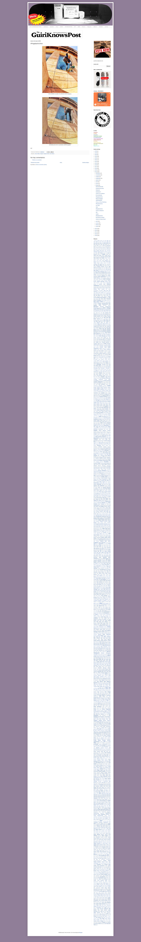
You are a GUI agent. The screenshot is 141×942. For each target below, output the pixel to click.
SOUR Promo (105, 823)
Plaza (95, 731)
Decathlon (100, 419)
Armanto (109, 291)
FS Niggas (96, 487)
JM (107, 567)
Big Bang (98, 317)
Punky (107, 745)
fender (99, 469)
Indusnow (105, 539)
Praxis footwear (108, 737)
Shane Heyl (96, 803)
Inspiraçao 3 (98, 191)
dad (98, 395)
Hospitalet (104, 532)
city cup (107, 370)
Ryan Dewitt (102, 778)
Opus (103, 701)
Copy (104, 381)
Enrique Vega (98, 450)
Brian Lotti (101, 334)
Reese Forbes (99, 756)
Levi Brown (99, 611)
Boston (101, 326)
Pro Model (108, 741)
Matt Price (104, 649)
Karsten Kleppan (105, 586)
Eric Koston (106, 452)
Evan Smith (108, 460)
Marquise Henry (108, 644)
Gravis (98, 508)
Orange (105, 701)
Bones (99, 325)
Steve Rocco (105, 832)
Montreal (100, 669)
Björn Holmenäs (100, 320)
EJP (99, 441)
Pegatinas (109, 720)
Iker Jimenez (100, 538)
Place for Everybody (104, 729)
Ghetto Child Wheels (102, 496)
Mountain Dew (101, 671)
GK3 (108, 500)
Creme (98, 386)
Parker (108, 711)
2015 (96, 170)
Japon (102, 552)
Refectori (103, 756)
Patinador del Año (99, 712)
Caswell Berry (96, 353)
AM (103, 274)
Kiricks (105, 595)
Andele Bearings (97, 277)
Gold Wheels (96, 506)
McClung (109, 650)
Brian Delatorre (102, 333)
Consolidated (96, 380)
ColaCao (107, 375)
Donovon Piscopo (97, 432)
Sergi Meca (106, 798)
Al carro (100, 264)
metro (104, 654)
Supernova (100, 841)
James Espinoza (96, 549)
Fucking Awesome (107, 487)
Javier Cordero (98, 556)
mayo (97, 185)
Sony (110, 822)
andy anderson (96, 282)
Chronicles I (103, 368)
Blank (102, 321)
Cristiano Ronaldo (107, 389)
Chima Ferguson (97, 363)
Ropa (101, 773)
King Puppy (98, 595)
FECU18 (99, 465)
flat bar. (99, 474)
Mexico (106, 654)
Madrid (109, 626)
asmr (110, 295)
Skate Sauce (98, 810)
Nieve (96, 688)
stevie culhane (102, 833)
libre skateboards (100, 613)
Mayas (103, 650)
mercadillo (95, 654)
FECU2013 (109, 465)
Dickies (99, 424)
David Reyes (98, 413)
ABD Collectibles (108, 250)
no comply (95, 690)
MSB (110, 671)
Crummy (103, 390)
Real (100, 755)
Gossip (101, 507)
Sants (95, 788)
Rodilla (109, 766)
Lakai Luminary (105, 603)
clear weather (96, 373)
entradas (102, 450)
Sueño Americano (105, 838)
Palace (95, 709)
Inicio (61, 162)
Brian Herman (96, 334)
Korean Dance (99, 596)
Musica (109, 672)
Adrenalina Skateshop (105, 256)
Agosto (95, 261)
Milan (110, 660)
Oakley (100, 696)
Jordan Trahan (105, 574)
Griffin (105, 511)
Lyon (98, 625)
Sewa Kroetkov (103, 800)
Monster (109, 667)
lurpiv (107, 624)
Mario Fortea (102, 641)
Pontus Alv (99, 735)
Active (104, 253)
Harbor (105, 522)
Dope (102, 432)
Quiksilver (98, 747)
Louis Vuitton (104, 620)
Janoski (109, 551)
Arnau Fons (98, 292)
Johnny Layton (101, 572)
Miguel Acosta (105, 655)
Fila (110, 470)
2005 (94, 243)
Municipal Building (104, 672)
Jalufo (105, 548)
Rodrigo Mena (108, 767)
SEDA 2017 (96, 794)
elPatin (105, 444)
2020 (96, 161)
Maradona (95, 635)
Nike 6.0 (103, 688)
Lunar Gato (99, 624)
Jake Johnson (96, 548)
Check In (98, 358)
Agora (109, 260)
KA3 (99, 585)
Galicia (100, 491)
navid (106, 677)
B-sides (108, 300)
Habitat (99, 520)
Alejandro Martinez (100, 266)
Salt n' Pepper (98, 783)
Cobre (107, 373)
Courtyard (100, 385)
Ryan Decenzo (96, 778)
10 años (98, 240)
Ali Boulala (95, 271)
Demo (104, 420)
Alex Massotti (108, 269)
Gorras (98, 507)
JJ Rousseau (102, 567)
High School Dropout (101, 527)
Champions (104, 355)
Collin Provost (108, 376)
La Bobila (104, 600)
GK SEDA (105, 499)
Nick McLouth (99, 685)
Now (110, 693)
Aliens (106, 271)
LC (108, 605)
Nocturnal (102, 691)
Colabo (104, 375)
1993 (107, 240)
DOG (104, 429)
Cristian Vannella (100, 389)
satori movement (99, 788)
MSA (107, 671)
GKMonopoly (108, 501)
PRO (104, 741)
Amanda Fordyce (107, 274)
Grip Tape (109, 512)
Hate (104, 523)
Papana (103, 709)
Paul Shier (96, 717)
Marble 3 (109, 635)
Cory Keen (96, 384)
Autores (107, 297)
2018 (96, 164)
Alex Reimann (101, 270)
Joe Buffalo (107, 568)
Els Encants (108, 444)
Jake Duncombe (107, 547)
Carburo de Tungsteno (106, 348)
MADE (95, 626)
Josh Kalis (103, 578)
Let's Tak (95, 610)
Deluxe (101, 420)
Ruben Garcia (99, 775)
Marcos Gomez (100, 640)
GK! (102, 500)
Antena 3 (96, 284)
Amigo (106, 275)
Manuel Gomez (99, 633)
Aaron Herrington (108, 249)
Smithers (103, 819)
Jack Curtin (98, 546)
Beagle (107, 310)
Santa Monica (101, 787)
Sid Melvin (101, 804)
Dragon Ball (99, 434)
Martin (109, 645)
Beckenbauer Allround (97, 311)
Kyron (110, 599)
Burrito (100, 342)
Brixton (105, 337)
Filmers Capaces (105, 471)
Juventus (109, 584)
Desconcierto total (99, 186)
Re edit (97, 755)
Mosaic (100, 670)
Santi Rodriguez (108, 787)
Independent (101, 539)
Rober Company (100, 765)
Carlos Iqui (96, 350)
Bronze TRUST (96, 339)
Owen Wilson (102, 705)
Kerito (103, 590)
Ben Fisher (96, 312)
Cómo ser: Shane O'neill (101, 219)
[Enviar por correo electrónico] (47, 152)
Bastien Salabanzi (107, 307)
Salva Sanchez (103, 783)
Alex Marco (104, 269)
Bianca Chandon (107, 316)
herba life (95, 527)
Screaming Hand (107, 789)
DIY (97, 427)
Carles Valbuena (100, 349)
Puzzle (109, 745)
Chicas (98, 360)
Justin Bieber (105, 583)
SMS (106, 819)
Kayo (110, 586)
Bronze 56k (108, 338)
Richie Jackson (105, 760)
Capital (105, 347)
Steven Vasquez (97, 833)
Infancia (97, 541)
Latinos (105, 605)
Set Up (98, 800)
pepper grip (101, 721)
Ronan (109, 770)
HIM (110, 527)
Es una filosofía (99, 195)
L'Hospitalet (99, 600)
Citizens (104, 370)
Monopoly (104, 667)
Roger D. (106, 768)
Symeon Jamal (102, 844)
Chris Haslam (103, 365)
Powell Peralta (108, 736)
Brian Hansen (108, 333)
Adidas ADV (108, 254)
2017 (96, 166)
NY (97, 695)
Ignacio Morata (104, 537)
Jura (102, 583)
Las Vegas (109, 604)
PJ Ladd (99, 729)
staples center (100, 828)
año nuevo (108, 289)
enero (97, 226)
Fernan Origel (103, 469)
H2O (97, 520)
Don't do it (108, 431)
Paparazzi (98, 190)
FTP (101, 487)
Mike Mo (101, 659)
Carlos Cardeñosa (107, 349)
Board (107, 322)
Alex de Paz (108, 267)
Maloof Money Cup (104, 629)
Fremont (106, 485)
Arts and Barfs (97, 295)
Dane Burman (101, 399)
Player (109, 730)
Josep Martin (98, 578)
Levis (102, 611)
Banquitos (104, 305)
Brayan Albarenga (99, 331)
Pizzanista (95, 729)
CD (110, 353)
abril (97, 221)
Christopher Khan (97, 368)
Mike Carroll (96, 659)
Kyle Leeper (99, 599)
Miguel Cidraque (100, 656)
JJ (99, 567)
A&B (79, 26)
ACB (104, 251)
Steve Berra (96, 830)
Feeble (102, 466)
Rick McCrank (100, 761)
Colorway (104, 378)
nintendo (100, 689)
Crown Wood (96, 390)
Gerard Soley (96, 495)
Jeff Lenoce (108, 559)
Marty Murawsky (104, 646)
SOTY (95, 823)
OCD (110, 696)
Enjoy (95, 449)
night (98, 688)
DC (100, 416)
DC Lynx (109, 416)
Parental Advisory (97, 711)
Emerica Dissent (105, 445)
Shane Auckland (102, 802)
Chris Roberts (108, 366)
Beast (109, 310)
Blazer (105, 321)
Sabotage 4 (100, 781)
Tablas (95, 845)
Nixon (110, 689)
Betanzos (98, 316)
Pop (102, 735)
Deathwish (96, 419)
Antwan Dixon (108, 287)
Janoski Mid (96, 552)
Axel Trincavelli (107, 298)
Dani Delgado (106, 399)
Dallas (109, 395)
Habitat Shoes (104, 520)
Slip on (95, 819)
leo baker (97, 609)
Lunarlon (104, 624)
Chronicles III (96, 369)
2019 (96, 163)
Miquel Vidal (99, 664)
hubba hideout (105, 533)
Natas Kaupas (102, 677)
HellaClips (102, 526)
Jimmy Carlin (96, 567)
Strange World (108, 834)
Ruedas (98, 776)
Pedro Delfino (108, 717)
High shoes (107, 527)
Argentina (95, 291)
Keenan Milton (105, 588)
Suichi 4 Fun (96, 839)
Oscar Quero (108, 702)
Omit (98, 700)
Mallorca (97, 629)
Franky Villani (101, 482)
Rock (103, 766)
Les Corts (106, 609)
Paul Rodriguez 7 (102, 716)
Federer (99, 466)
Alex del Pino (96, 269)
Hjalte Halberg (99, 528)
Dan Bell (99, 397)
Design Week (104, 421)
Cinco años (109, 369)
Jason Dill (108, 552)
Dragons (103, 434)
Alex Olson (96, 270)
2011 (96, 232)
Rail (110, 750)
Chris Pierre (99, 366)
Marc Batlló (96, 636)
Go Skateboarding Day (103, 505)
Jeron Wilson (103, 563)
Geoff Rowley (97, 493)
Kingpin (102, 595)
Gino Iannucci (100, 497)
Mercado (99, 654)
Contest (104, 380)
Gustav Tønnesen (103, 517)
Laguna (97, 603)
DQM (108, 432)
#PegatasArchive (99, 196)
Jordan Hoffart (104, 573)
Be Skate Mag (102, 310)
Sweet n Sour (108, 843)
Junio (100, 583)
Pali (97, 709)
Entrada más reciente (35, 162)
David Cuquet (98, 411)
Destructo (109, 421)
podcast (107, 731)
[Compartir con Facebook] (51, 152)
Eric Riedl (106, 454)
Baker (107, 302)
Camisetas (101, 345)
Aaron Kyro (102, 250)
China (107, 363)
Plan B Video (97, 730)
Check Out (102, 358)
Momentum (109, 665)
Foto (108, 479)
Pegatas (41, 153)
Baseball (100, 307)
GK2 (106, 500)
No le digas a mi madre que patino (103, 690)
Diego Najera (108, 424)
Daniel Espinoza (105, 401)
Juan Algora (103, 579)
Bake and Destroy (103, 302)
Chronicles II (108, 368)
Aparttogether (96, 290)
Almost (103, 272)
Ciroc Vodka (100, 370)
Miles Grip (95, 661)
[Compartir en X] (50, 152)
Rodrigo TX (102, 768)
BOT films (104, 326)
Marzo (95, 647)
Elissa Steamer (96, 444)
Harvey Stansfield (100, 523)
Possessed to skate (101, 736)
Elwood (95, 445)
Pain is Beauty (108, 707)
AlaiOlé (101, 265)
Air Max (104, 261)
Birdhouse (99, 318)
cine (94, 370)
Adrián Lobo (108, 259)
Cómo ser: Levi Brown (100, 193)
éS (103, 456)
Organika (99, 702)
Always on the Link (98, 274)
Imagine (107, 538)
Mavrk (107, 649)
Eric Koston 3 (101, 454)
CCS (108, 353)
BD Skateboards (97, 310)
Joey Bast (98, 569)
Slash (110, 818)
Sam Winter (109, 783)
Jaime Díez (108, 546)
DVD (94, 436)
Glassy (107, 502)
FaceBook (95, 463)
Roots (98, 773)
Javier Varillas (37, 153)
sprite (97, 827)
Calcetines (109, 343)
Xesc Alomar (52, 153)
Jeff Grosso (103, 559)
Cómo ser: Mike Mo (100, 210)
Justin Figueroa (104, 584)
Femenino (95, 469)
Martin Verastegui (97, 646)
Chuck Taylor (100, 369)
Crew (103, 386)
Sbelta (107, 788)
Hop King (109, 531)
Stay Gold (109, 828)
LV (96, 625)
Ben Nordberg (105, 312)
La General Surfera (100, 601)
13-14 (101, 240)
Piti (105, 727)
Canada (105, 345)
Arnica (105, 292)
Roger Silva (105, 770)
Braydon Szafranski (107, 331)
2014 (96, 171)
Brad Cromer (98, 327)
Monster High (96, 669)
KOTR (104, 596)
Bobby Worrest (105, 323)
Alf (110, 270)
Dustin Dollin (108, 435)
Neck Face (101, 678)
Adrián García (102, 259)
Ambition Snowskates (97, 275)
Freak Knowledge (97, 484)
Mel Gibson (100, 651)
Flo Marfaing (98, 475)
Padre (103, 707)
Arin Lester (99, 291)
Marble (102, 635)
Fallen (99, 463)
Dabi (96, 395)
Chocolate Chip (105, 364)
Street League (105, 835)
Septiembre (96, 798)
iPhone (97, 543)
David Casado (100, 410)
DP (75, 26)
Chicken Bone (102, 360)
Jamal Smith (108, 548)
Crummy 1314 (108, 390)
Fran (110, 480)
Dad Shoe (100, 395)
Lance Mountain (104, 604)
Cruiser (100, 390)
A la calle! (98, 205)
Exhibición (101, 461)
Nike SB (108, 688)
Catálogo (100, 353)
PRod (95, 742)
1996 (110, 240)
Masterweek (103, 647)
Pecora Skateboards (101, 717)
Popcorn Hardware (107, 735)
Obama (104, 696)
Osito (104, 704)
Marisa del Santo (108, 641)
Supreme (99, 843)
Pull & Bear (97, 745)
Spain (109, 823)
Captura (100, 348)
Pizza (110, 727)
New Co (99, 682)
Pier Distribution (97, 726)
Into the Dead (108, 542)
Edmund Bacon (101, 440)
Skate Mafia (100, 809)
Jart (105, 552)
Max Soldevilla (99, 650)
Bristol (102, 337)
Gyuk (109, 518)
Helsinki (109, 526)
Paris (101, 711)
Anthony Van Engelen (103, 285)
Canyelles (101, 347)
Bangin (100, 305)
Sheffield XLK (106, 803)
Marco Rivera (104, 639)
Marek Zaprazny (96, 641)
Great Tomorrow (108, 508)
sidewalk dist (106, 804)
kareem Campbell (97, 586)
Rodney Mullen (96, 767)
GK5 (94, 501)
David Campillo (105, 408)
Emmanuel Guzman (102, 446)
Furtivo (97, 490)
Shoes (95, 804)
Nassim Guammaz (100, 676)
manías (97, 630)
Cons (109, 379)
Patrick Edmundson (107, 712)
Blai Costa (98, 321)
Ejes (97, 441)
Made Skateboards (99, 626)
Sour (102, 823)
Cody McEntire (99, 375)
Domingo (109, 430)
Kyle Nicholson (105, 599)
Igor (97, 538)
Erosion (95, 456)
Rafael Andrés (106, 750)
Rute (107, 777)
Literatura (106, 615)
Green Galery (100, 510)
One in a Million (106, 700)
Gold (110, 505)
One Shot (97, 701)
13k (103, 240)
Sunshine (109, 839)
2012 (96, 230)
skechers (99, 816)
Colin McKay (98, 376)
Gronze (100, 513)
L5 (101, 600)
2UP (97, 245)
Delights (98, 420)
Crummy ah (96, 391)
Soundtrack (99, 823)
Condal (105, 379)
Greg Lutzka (106, 510)
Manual (106, 631)
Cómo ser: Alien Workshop (101, 202)
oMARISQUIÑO (99, 200)
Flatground (103, 474)
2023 (96, 156)
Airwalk (107, 261)
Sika (107, 805)
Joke (105, 572)
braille (95, 328)
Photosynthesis (103, 725)
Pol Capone (99, 732)
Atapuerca (98, 296)
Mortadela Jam (96, 670)
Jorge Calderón (100, 575)
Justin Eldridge (98, 584)
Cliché (100, 373)
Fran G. (95, 481)
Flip (94, 475)
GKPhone (95, 502)
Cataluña (104, 353)
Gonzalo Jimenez (107, 506)
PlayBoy (106, 730)
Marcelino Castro (97, 639)
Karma (101, 586)
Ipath (95, 543)
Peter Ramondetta (105, 722)
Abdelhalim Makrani (97, 251)
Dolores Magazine (102, 430)
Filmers (100, 471)
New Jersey (106, 682)
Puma (101, 745)
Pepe (98, 721)
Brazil (95, 332)
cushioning (95, 394)
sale (107, 782)
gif (107, 496)
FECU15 (109, 464)
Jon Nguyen (99, 573)
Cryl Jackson (105, 391)
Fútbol (101, 490)
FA (110, 461)
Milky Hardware (105, 661)
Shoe (110, 803)
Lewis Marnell (106, 611)
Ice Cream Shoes (107, 536)
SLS (100, 819)
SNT (101, 821)
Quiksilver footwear (104, 747)
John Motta (106, 570)
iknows (104, 538)
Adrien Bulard (101, 260)
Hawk (106, 523)
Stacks (99, 827)
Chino (110, 363)
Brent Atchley (108, 332)
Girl (103, 497)
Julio (97, 583)
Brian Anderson (97, 333)
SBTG (109, 788)
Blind (107, 321)
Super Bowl (96, 840)
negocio (106, 680)
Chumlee (104, 369)
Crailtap (109, 385)
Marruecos (95, 645)
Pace (98, 707)
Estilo (98, 459)
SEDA (61, 26)
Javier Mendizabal (104, 556)
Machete (103, 625)
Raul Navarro (108, 752)
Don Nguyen (103, 431)
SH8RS (109, 800)
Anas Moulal (108, 276)
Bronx (102, 338)
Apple (105, 290)
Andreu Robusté (104, 280)
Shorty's (97, 804)
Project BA (99, 742)
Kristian (109, 596)
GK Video (99, 500)
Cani (94, 347)
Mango (109, 629)
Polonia (95, 735)
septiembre (98, 178)
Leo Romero (101, 609)
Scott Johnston (100, 789)
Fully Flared (108, 489)
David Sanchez (104, 413)
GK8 (96, 501)
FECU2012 (104, 465)
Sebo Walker (98, 792)
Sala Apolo (104, 782)
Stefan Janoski (99, 829)
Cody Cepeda (98, 374)
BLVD (102, 322)
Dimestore (96, 134)
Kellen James (100, 589)
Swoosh (98, 844)
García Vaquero (96, 492)
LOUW (109, 620)
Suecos (95, 838)
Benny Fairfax (103, 315)
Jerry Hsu (108, 563)
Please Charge (98, 731)
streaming (99, 835)
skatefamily (102, 813)
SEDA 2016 (108, 793)
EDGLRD (95, 440)
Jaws (110, 558)
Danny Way (102, 406)
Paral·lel (109, 710)
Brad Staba (108, 327)
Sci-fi (94, 789)
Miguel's (89, 26)
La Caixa (107, 600)
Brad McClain (103, 327)
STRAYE (95, 835)
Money (100, 666)
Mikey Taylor (105, 660)
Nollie (105, 691)
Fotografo (98, 480)
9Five (105, 248)
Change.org (108, 355)
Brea (97, 332)
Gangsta (109, 491)
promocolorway (108, 742)
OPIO (100, 701)
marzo (97, 223)
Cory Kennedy (101, 384)
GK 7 (110, 497)
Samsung (105, 784)
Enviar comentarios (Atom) (41, 164)
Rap (107, 751)
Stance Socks (108, 827)
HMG (103, 528)
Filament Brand (96, 471)
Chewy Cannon (108, 359)
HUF (109, 533)
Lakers (97, 604)
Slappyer (106, 818)
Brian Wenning (102, 336)
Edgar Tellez (108, 439)
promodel (96, 744)
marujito (109, 646)
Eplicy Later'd (108, 451)
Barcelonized (96, 307)
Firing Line (101, 473)
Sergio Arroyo (99, 799)
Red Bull (106, 755)
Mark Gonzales (97, 644)
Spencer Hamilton (99, 824)
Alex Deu (100, 269)
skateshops (96, 816)
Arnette (102, 292)
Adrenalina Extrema (97, 256)
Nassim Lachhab (107, 676)
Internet (100, 542)
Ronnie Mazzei (108, 771)
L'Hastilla (95, 600)
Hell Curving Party (97, 526)
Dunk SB (104, 435)
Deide (110, 419)
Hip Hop (95, 528)
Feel (110, 466)
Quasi (103, 746)
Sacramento (105, 781)
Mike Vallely (106, 659)
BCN (110, 309)
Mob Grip (109, 664)
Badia (98, 302)
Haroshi (95, 523)
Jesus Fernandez (105, 564)
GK (105, 497)
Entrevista (106, 450)
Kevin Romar (103, 591)
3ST (94, 246)
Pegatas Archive (46, 153)
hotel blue (109, 532)
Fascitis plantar (103, 463)
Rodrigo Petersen (97, 768)
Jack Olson (104, 546)
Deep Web (106, 419)
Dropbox (97, 435)
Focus (98, 476)
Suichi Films (101, 839)
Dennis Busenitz (97, 421)
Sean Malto (100, 791)
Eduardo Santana (107, 440)
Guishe (109, 516)
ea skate (100, 437)
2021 (96, 159)
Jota (99, 579)
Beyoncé (102, 316)
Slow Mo (98, 819)
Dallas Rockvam (96, 396)
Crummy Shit (100, 391)
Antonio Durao (96, 287)
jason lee (102, 553)
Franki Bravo (96, 482)
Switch (95, 844)
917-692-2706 (101, 248)
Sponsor (98, 825)
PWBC (95, 746)
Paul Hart (106, 714)
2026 (96, 151)
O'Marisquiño (96, 696)
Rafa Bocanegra (101, 750)
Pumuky (103, 745)
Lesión (109, 609)
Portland (95, 736)
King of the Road (100, 594)
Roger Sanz (100, 770)
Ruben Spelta (105, 775)
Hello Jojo (106, 526)
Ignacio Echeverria (97, 537)
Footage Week (104, 476)
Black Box (106, 320)
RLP (107, 762)
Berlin (108, 315)
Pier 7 (109, 725)
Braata (95, 327)
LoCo (100, 618)
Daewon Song (105, 395)
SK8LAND (106, 808)
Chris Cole (98, 365)
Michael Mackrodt (99, 655)
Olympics (106, 699)
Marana (99, 635)
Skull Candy (105, 816)
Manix (100, 630)
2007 (98, 243)
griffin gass (108, 511)
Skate (109, 808)
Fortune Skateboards (103, 479)
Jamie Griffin (106, 549)
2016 (96, 168)
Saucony (104, 788)
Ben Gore (100, 312)
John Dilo (95, 570)
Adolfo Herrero (108, 255)
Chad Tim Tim (99, 355)
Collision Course (96, 378)
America (103, 275)
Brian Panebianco (107, 334)
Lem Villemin (105, 608)
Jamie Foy (101, 549)
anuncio (103, 289)
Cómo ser (108, 378)
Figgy (108, 470)
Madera (105, 626)
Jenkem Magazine (97, 560)
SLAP (101, 818)
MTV (94, 672)
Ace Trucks (100, 253)
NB (94, 678)
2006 (96, 243)
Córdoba (106, 381)
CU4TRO (109, 391)
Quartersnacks (98, 746)
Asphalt (95, 296)
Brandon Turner (100, 329)
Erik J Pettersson (101, 455)
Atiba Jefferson (104, 296)
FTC (99, 487)
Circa (96, 370)
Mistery (102, 664)
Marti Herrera (105, 645)
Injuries (109, 541)
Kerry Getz (106, 590)
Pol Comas (109, 732)
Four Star (107, 480)
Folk (100, 476)
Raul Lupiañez (101, 752)
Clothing (103, 373)
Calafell (104, 343)
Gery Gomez (96, 496)
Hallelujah (97, 521)
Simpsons (95, 808)
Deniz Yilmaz (108, 420)
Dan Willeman (96, 399)
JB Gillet (99, 559)
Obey (107, 696)
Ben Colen (109, 311)
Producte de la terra (100, 188)
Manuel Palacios (105, 633)
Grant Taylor (108, 507)
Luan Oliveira (105, 621)
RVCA (109, 777)
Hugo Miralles (96, 535)
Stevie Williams (97, 834)
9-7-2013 (97, 248)
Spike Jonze (105, 824)
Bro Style (109, 337)
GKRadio (46, 26)
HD (97, 525)
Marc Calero (101, 636)
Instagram (96, 542)
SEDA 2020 (108, 794)
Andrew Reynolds (100, 281)
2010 (96, 233)
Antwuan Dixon (97, 289)
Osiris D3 (95, 704)
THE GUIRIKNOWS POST (35, 26)
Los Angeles (104, 619)
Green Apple (96, 510)
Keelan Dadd (96, 588)
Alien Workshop (101, 271)
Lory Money (99, 619)
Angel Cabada (103, 282)
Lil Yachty (100, 614)
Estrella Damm (104, 459)
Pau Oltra (96, 714)
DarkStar (106, 406)
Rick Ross (104, 761)
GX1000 (106, 518)
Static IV (104, 828)
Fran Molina (99, 481)
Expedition (106, 461)
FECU (106, 464)
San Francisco (96, 786)
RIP (97, 762)
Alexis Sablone (106, 270)
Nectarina (105, 678)
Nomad (109, 691)
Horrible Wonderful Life (98, 532)
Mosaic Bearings (105, 670)
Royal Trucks (105, 773)
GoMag (102, 506)
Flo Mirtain (102, 475)
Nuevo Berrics (108, 694)
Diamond (109, 422)
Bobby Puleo (99, 323)
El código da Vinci (103, 441)
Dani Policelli (102, 400)
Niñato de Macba (105, 689)
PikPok (95, 727)
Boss (98, 326)
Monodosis (100, 667)
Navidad (109, 677)
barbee (109, 305)
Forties (97, 479)
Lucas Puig (99, 623)
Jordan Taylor (99, 574)
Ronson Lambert (104, 772)
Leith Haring (100, 608)
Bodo (110, 323)
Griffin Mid (95, 512)
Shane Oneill (100, 803)
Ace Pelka (95, 253)
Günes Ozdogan (97, 517)
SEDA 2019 (104, 794)
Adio (100, 255)
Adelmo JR (99, 254)
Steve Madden (108, 830)
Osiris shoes (100, 704)
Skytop (109, 816)
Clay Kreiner (108, 371)
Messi (102, 654)
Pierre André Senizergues (105, 726)
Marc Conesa (107, 636)
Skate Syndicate (108, 810)
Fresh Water (98, 486)
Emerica (99, 445)
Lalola (100, 604)
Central (99, 354)
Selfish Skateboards (101, 797)
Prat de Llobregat (100, 737)
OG (108, 698)
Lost (107, 619)
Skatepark (103, 814)
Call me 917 (99, 344)
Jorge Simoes (105, 575)
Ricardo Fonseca (100, 758)
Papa (100, 709)
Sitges (98, 808)
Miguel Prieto (105, 656)
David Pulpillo (106, 412)
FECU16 (95, 465)
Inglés (106, 541)
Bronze (104, 338)
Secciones (103, 792)
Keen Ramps (100, 588)
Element (101, 443)
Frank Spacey (108, 481)
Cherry (106, 358)
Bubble (97, 342)
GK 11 (107, 497)
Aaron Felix (103, 249)
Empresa (109, 446)
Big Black (101, 317)
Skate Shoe (102, 810)
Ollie (103, 699)
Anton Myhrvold (102, 286)
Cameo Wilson (96, 345)
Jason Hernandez (97, 553)
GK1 (104, 500)
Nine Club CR (96, 689)
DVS (97, 436)
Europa (104, 460)
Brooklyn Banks (102, 339)
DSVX (100, 435)
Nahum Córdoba (105, 675)
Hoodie (103, 531)
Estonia (100, 459)
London (105, 618)
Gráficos (103, 507)
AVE (110, 297)
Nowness (95, 694)
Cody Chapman (105, 374)
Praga (95, 737)
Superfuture (96, 841)
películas (95, 721)
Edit (98, 440)
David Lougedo (100, 412)
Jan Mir (99, 551)
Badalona (95, 302)
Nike (100, 688)
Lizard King (103, 616)
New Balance (100, 681)
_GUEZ (95, 240)
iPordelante (101, 543)
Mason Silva (98, 647)
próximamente (105, 744)
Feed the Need (106, 466)
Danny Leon (108, 405)
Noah (98, 691)
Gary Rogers (108, 492)
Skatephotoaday (100, 815)
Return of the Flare (107, 757)
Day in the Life (96, 416)
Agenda (106, 260)
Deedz (103, 419)
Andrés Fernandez (97, 280)
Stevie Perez (108, 833)
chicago (95, 360)
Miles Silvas (99, 661)
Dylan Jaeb (109, 436)
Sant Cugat (108, 786)
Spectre (95, 824)
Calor (103, 344)
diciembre (98, 173)
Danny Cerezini (96, 405)
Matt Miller (100, 649)
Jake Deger (101, 547)
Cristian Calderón (108, 386)
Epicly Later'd (102, 451)
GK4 (110, 500)
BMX (104, 322)
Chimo (104, 363)
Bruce (106, 339)
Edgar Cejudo (101, 439)
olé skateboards (99, 699)
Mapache (99, 634)
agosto (97, 180)
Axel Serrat (101, 298)
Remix (101, 757)
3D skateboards (108, 245)
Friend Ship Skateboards (104, 486)
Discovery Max (104, 426)
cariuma (95, 349)
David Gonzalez (105, 411)
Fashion (107, 463)
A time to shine (97, 249)
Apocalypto (101, 290)
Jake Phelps (101, 548)
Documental (100, 429)
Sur (101, 843)
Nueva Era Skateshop (101, 694)
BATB (98, 309)
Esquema (95, 459)
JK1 (106, 567)
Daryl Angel (99, 407)
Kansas (109, 585)
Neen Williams (102, 680)
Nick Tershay (105, 685)
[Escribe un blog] (48, 152)
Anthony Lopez (102, 284)
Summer (105, 839)
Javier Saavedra (103, 557)
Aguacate (98, 261)
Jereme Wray (99, 562)
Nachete (99, 675)
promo (103, 742)
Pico (107, 725)
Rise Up (105, 762)
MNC (105, 664)
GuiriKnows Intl (105, 516)
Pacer (100, 707)
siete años (99, 805)
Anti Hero (109, 285)
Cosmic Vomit (108, 384)
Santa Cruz (96, 787)
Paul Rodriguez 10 (104, 715)
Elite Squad (101, 444)
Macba (100, 625)
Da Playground (106, 394)
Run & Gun (101, 777)
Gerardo (100, 495)
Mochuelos (96, 665)
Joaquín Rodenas (101, 568)
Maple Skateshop (107, 634)
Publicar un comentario (37, 159)
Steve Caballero (102, 830)
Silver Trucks (101, 807)
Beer (102, 311)
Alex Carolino (98, 267)
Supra (95, 843)
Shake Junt (96, 802)
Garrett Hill (104, 492)
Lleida (107, 616)
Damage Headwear (103, 396)
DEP (101, 421)
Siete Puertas (103, 805)
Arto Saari (108, 294)
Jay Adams (95, 559)
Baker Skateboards (103, 304)
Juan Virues (108, 580)
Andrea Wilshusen (99, 279)
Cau (106, 353)
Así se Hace (103, 295)
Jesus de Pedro (99, 564)
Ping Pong (99, 727)
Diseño (109, 426)
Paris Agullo (104, 711)
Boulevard (109, 326)
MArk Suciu (102, 644)
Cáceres (101, 343)
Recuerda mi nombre (100, 217)
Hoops (106, 531)
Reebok (95, 756)
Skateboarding (96, 813)
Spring (95, 827)
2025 (96, 152)
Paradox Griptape (104, 710)
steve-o (109, 832)
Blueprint (98, 322)
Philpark (95, 725)
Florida (105, 475)
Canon (97, 347)
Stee (94, 829)
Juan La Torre (102, 580)
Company (95, 379)
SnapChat (109, 819)
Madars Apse (108, 625)
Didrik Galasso (103, 424)
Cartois (109, 350)
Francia (103, 481)
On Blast (100, 700)
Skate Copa (96, 809)
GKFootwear (103, 501)
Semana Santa (108, 797)
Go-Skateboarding (97, 137)
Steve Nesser (96, 832)
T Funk (107, 844)
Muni (96, 672)
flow (107, 475)
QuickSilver (106, 746)
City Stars (100, 371)
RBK (94, 755)
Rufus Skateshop (104, 776)
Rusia (105, 777)
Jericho (99, 563)
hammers (106, 521)
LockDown (96, 618)
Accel (106, 251)
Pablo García (105, 706)
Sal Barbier (99, 782)
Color (100, 378)
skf (102, 816)
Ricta (107, 761)
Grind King (104, 512)
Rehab (107, 756)
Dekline (95, 420)
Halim (94, 521)
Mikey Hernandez (99, 660)
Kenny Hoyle (99, 590)
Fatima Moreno (98, 464)
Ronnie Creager (102, 771)
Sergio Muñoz (104, 799)
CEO (101, 354)
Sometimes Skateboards (103, 822)
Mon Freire (96, 666)
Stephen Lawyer (105, 829)
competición (101, 379)
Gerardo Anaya (104, 495)
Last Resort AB (100, 605)
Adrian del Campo (100, 258)
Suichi (109, 838)
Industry (109, 539)
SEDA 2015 (104, 793)
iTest (57, 26)
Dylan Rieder (96, 437)
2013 (96, 228)
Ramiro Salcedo (97, 751)
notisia (97, 214)
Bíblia (95, 317)
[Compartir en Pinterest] (53, 152)
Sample (101, 784)
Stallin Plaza (103, 827)
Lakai (100, 603)
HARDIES (109, 522)
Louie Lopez (99, 620)
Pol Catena (104, 732)
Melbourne (104, 651)
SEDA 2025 (96, 797)
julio (97, 181)
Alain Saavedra (96, 265)
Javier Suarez (100, 558)
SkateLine (95, 814)
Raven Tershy (96, 753)
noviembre (98, 174)
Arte (96, 212)
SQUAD (52, 26)
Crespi (101, 386)
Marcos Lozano (107, 640)
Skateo (99, 814)
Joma (108, 572)
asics (107, 295)
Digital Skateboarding (100, 425)
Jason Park (106, 553)
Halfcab (109, 520)
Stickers (102, 834)
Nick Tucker (99, 686)
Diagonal (104, 422)
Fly (108, 475)
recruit (103, 755)
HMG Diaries (108, 528)
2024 (96, 154)
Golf (99, 506)
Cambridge (106, 344)
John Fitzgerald (100, 570)
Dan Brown (104, 397)
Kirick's (83, 26)
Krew (106, 596)
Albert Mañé (105, 265)
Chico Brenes (105, 361)
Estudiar (109, 459)
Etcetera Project (96, 460)
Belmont (105, 311)
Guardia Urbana (105, 513)
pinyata (102, 727)
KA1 (97, 585)
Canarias (109, 345)
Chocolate (98, 364)
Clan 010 (104, 371)
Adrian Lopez (96, 260)
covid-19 (104, 385)
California (95, 344)
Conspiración (101, 380)
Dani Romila (107, 400)
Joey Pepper (108, 569)
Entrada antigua (85, 162)
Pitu (107, 727)
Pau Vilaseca (101, 714)
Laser (95, 605)
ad (106, 253)
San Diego (109, 784)
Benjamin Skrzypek (97, 315)
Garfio (100, 492)
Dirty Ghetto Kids (97, 426)
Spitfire (109, 824)
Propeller (100, 744)
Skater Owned (108, 815)
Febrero (102, 464)
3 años (100, 245)
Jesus (95, 564)
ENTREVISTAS (68, 26)
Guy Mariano (101, 518)
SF (106, 800)
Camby (109, 344)
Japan (100, 552)
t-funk (110, 844)
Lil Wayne (96, 614)
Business (103, 342)
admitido (103, 255)
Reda (110, 755)
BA (110, 300)
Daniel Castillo (99, 401)
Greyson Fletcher (99, 511)
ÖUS (96, 705)
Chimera (101, 363)
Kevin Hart (99, 591)
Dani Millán (98, 400)
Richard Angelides (97, 760)
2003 (107, 241)
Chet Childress (101, 359)
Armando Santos (104, 291)
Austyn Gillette (103, 297)
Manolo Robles (101, 631)
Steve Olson (101, 832)
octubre (97, 176)
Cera (103, 354)
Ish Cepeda (106, 543)
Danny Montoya (96, 406)
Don (100, 431)
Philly (109, 724)
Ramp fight (103, 751)
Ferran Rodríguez (102, 470)
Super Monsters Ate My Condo (105, 840)
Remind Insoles (97, 757)
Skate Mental (105, 809)
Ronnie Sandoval (97, 772)
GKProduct (99, 502)
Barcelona (96, 306)
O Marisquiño (108, 695)
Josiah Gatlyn (96, 579)
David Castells (105, 410)
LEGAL (106, 26)
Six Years (102, 808)
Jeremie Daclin (104, 562)
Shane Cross (108, 802)
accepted (109, 251)
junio (97, 183)
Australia (98, 297)
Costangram (96, 385)
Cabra (99, 343)
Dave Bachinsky (104, 407)
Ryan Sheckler (97, 779)
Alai (103, 264)
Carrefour (106, 350)
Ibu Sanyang (100, 536)
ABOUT (95, 26)
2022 (96, 158)
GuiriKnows (98, 516)
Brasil (95, 331)
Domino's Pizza (96, 431)
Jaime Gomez (96, 547)
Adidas (103, 254)
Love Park (96, 621)
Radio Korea (96, 750)
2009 (96, 235)
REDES (101, 26)
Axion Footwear (97, 300)
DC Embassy (104, 416)
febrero (97, 224)
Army (94, 292)
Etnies (101, 460)
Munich (99, 672)
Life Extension (106, 613)
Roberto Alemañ (99, 766)
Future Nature (105, 490)
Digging (95, 425)
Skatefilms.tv (108, 813)
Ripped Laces (101, 762)
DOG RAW (108, 429)
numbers (95, 695)
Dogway (95, 430)
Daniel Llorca (99, 402)
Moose (103, 669)
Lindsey (98, 615)
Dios (110, 425)
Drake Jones (108, 434)
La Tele (106, 601)
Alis (107, 271)
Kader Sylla (103, 585)
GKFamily (99, 501)
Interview (103, 542)
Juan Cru (98, 580)
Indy (94, 541)
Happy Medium (100, 522)
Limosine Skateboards (107, 614)
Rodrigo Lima (102, 767)
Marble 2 (105, 635)
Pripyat (101, 741)
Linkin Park (102, 615)
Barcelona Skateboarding (105, 306)
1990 (105, 240)
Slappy (103, 818)
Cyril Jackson (100, 394)
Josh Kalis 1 (108, 578)
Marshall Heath (99, 645)
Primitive (104, 740)
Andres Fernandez (107, 279)
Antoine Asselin (96, 286)
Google (95, 507)
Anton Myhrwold (108, 286)
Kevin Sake (108, 591)
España (101, 457)
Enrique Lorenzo (104, 449)
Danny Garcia (102, 405)
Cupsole (103, 392)
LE (110, 605)
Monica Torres (104, 666)
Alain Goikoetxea (107, 264)
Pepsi (105, 721)
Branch (97, 328)
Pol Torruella (96, 734)
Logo (102, 618)
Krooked (95, 597)
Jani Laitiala (104, 551)
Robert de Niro (105, 765)
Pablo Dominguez (98, 706)
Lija (110, 613)
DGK (101, 422)
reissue (109, 756)
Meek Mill (95, 651)
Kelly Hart (105, 589)
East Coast (105, 437)
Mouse (105, 671)
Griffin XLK (100, 512)
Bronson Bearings (97, 338)
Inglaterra (102, 541)
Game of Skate (104, 491)
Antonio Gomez (102, 287)
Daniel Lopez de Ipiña (106, 402)
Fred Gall (104, 484)
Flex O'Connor (108, 474)
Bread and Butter (101, 332)
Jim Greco (98, 565)
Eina (95, 441)
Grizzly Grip (96, 513)
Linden (95, 615)
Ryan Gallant (108, 778)
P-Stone (106, 705)
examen (97, 461)
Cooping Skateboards (98, 381)
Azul (102, 300)
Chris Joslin (108, 365)
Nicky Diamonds (106, 686)
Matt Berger (96, 649)
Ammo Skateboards (102, 276)
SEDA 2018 (100, 794)
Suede (98, 838)
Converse (109, 380)
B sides (104, 300)
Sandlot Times (102, 786)
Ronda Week (96, 771)
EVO (94, 461)
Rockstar (106, 766)
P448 (110, 705)
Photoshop (99, 725)
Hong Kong (99, 531)
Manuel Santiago (99, 198)
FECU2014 (95, 466)
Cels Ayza (95, 354)
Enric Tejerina (98, 449)
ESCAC (105, 456)
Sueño (100, 838)
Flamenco (95, 474)
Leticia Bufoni (104, 610)
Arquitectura (108, 292)
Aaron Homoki (96, 250)
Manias (95, 630)
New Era (102, 682)
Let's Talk (99, 610)
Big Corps (106, 317)
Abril (102, 251)
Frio (110, 486)
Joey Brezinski (103, 569)
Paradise (98, 710)
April (107, 290)
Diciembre (95, 424)
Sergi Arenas (100, 798)
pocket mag (103, 731)
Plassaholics (102, 730)
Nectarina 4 (97, 680)
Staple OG (96, 828)
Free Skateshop (101, 485)
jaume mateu (98, 554)
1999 (97, 241)
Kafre (106, 585)
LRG (100, 621)
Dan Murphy (108, 397)
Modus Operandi (103, 665)
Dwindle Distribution (102, 436)
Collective (103, 376)
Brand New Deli (102, 328)
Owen (99, 705)
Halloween (102, 521)
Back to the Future (107, 301)
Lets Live (109, 610)
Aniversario (108, 282)
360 (103, 245)
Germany (109, 495)
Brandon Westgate (107, 329)
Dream (95, 435)
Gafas (97, 491)
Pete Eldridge (98, 722)
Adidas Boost (96, 255)
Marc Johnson (97, 638)
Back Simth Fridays (98, 301)
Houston (95, 533)
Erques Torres (99, 456)
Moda (99, 665)
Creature (95, 386)
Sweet (104, 843)
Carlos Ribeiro (101, 350)
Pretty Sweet (97, 740)
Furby (95, 490)
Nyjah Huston (102, 695)
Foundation (102, 480)
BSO (94, 342)
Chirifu (95, 364)
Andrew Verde (108, 281)
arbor (110, 290)
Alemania (106, 266)
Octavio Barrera (97, 698)
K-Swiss (95, 585)
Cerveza (106, 354)
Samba (95, 784)
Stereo (109, 829)
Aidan (101, 261)
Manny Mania (104, 630)
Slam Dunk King (96, 818)
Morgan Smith (108, 669)
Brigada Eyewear (97, 337)
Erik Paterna (108, 455)
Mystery (106, 674)
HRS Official (99, 533)
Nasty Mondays (97, 677)
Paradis (95, 710)
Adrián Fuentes (96, 259)
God (108, 505)
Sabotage (95, 781)
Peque (107, 721)
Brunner (109, 339)
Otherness (107, 704)
